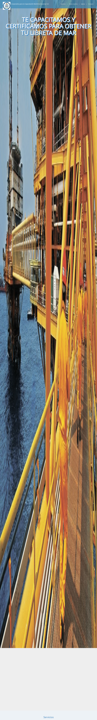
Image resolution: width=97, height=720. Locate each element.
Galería (83, 4)
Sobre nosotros (73, 4)
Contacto (90, 4)
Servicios (63, 4)
